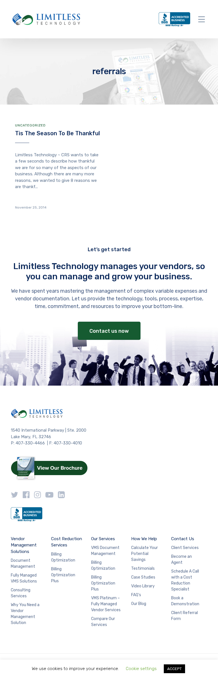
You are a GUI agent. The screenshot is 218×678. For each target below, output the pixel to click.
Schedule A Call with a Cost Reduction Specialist (185, 580)
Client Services (185, 547)
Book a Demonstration (185, 601)
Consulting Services (20, 593)
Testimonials (143, 568)
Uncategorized (30, 125)
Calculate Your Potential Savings (144, 553)
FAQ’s (136, 594)
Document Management (23, 563)
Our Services (103, 538)
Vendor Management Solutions (24, 545)
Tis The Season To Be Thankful (57, 133)
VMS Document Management (105, 550)
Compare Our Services (103, 621)
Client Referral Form (184, 615)
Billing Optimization (63, 557)
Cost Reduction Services (66, 542)
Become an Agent (181, 559)
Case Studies (143, 577)
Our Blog (138, 603)
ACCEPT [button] (174, 669)
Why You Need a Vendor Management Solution (25, 613)
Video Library (143, 586)
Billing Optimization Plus (63, 575)
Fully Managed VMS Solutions (24, 578)
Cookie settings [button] (141, 668)
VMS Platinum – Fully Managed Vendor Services (106, 604)
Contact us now (109, 331)
